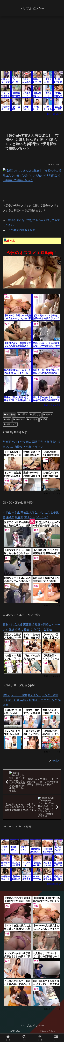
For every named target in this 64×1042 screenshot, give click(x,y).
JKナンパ (29, 517)
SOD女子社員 (11, 700)
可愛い (24, 414)
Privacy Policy (47, 1031)
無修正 (7, 441)
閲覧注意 (55, 441)
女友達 (18, 624)
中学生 (16, 512)
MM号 (6, 695)
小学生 (7, 512)
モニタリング (49, 700)
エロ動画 (10, 414)
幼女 (47, 512)
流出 (46, 441)
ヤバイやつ (18, 441)
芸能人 (24, 700)
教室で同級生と (44, 624)
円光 (40, 441)
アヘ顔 (27, 446)
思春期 (19, 517)
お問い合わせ (17, 1031)
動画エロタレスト (55, 114)
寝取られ (8, 624)
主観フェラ (11, 424)
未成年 (10, 517)
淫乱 (45, 419)
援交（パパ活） (33, 629)
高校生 (24, 512)
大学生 (33, 512)
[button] (57, 653)
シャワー (20, 419)
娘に (20, 629)
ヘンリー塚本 (19, 695)
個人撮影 (31, 441)
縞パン (49, 414)
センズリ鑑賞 (50, 695)
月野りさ (36, 414)
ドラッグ (37, 446)
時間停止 (34, 700)
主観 (8, 419)
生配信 (48, 629)
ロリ (41, 512)
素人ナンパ (34, 695)
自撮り (18, 446)
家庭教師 (28, 624)
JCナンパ (42, 517)
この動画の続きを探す (21, 230)
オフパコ (8, 446)
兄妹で (13, 629)
